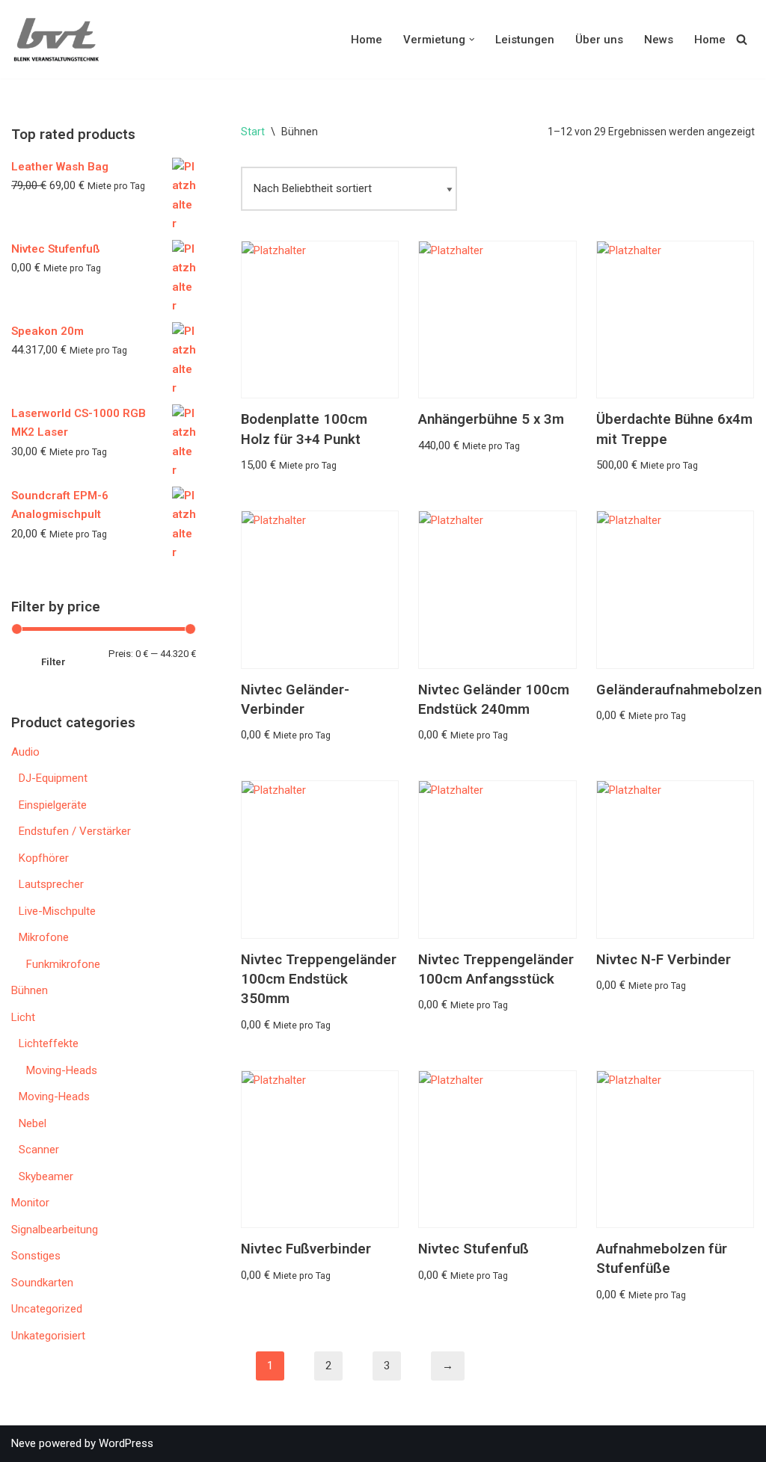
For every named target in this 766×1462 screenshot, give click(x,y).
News (658, 39)
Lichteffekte (49, 1043)
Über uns (599, 39)
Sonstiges (36, 1255)
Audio (25, 752)
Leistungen (524, 39)
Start (253, 132)
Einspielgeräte (53, 805)
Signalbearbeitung (54, 1229)
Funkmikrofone (63, 964)
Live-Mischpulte (57, 911)
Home (366, 39)
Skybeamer (46, 1176)
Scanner (39, 1149)
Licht (23, 1017)
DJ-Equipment (53, 778)
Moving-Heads (61, 1070)
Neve (23, 1443)
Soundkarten (42, 1282)
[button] (472, 40)
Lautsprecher (51, 884)
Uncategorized (46, 1309)
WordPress (126, 1443)
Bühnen (29, 990)
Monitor (30, 1202)
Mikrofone (44, 937)
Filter (53, 661)
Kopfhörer (44, 858)
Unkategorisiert (48, 1335)
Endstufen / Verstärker (75, 831)
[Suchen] (741, 39)
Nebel (32, 1123)
